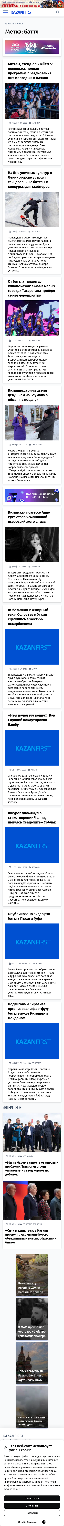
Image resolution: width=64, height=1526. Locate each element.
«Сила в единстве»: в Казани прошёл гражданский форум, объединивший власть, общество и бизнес (30, 1236)
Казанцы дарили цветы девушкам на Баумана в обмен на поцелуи (28, 395)
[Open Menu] (5, 12)
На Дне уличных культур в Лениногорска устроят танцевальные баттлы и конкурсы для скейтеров (30, 179)
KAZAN (22, 12)
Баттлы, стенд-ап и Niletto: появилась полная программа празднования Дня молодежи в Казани (30, 71)
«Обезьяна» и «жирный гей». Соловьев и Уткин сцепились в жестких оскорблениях (28, 617)
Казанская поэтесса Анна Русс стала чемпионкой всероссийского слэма (29, 517)
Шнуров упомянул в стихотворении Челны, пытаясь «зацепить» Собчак (32, 817)
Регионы (36, 231)
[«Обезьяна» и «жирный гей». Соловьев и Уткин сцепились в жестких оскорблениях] (32, 647)
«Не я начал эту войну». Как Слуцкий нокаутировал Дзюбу (31, 720)
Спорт (35, 669)
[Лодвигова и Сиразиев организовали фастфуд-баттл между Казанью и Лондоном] (32, 1041)
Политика (37, 1224)
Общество (37, 444)
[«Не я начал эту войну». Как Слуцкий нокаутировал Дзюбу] (32, 747)
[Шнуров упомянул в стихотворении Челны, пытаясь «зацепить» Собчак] (32, 845)
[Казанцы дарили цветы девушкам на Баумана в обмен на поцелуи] (32, 422)
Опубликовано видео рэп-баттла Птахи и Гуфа (30, 916)
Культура (36, 123)
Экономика (28, 1156)
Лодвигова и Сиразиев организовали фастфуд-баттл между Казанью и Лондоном (28, 1011)
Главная (9, 23)
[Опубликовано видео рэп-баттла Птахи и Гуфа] (32, 941)
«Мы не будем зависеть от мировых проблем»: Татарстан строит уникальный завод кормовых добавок (31, 1168)
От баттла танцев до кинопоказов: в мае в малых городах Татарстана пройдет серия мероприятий (31, 288)
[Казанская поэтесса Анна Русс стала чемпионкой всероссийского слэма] (32, 544)
